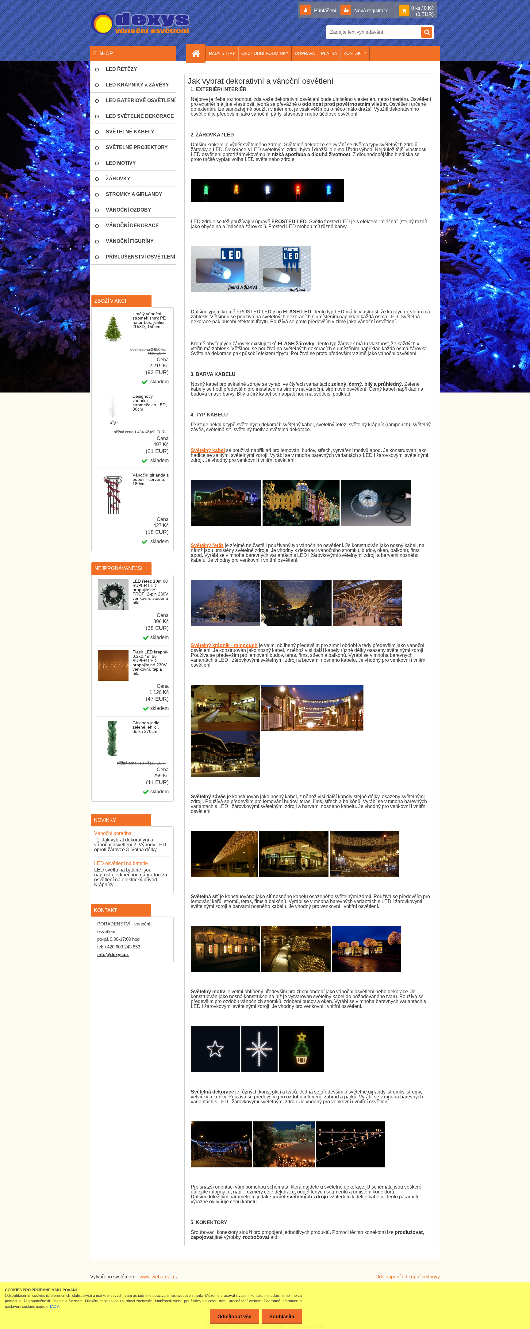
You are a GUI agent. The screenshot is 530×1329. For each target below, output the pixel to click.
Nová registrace (371, 10)
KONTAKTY (355, 53)
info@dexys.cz (113, 954)
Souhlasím (281, 1316)
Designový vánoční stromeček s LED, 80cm (149, 402)
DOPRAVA (305, 53)
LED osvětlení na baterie (121, 863)
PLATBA (329, 53)
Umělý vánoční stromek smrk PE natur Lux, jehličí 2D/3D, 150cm (149, 320)
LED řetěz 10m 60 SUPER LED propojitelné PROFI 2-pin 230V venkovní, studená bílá (150, 592)
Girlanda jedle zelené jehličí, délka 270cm (145, 727)
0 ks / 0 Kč (422, 8)
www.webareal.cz (159, 1276)
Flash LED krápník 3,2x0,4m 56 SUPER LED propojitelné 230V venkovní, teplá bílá (150, 663)
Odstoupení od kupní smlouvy (407, 1276)
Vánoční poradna (113, 833)
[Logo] (140, 23)
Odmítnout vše (234, 1316)
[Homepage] (198, 53)
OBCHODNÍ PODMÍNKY (264, 53)
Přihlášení (325, 10)
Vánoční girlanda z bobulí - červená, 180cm (150, 479)
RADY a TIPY (222, 53)
